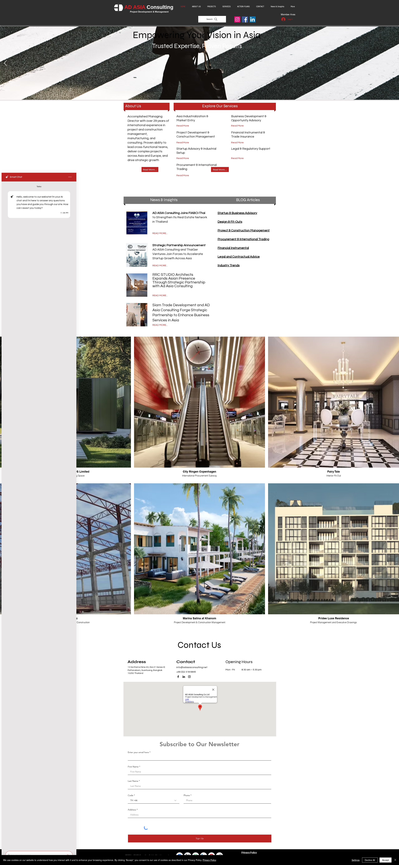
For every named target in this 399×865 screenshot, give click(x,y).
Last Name (133, 781)
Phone (187, 795)
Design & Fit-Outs (230, 221)
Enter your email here (138, 752)
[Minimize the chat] (69, 177)
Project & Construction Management (244, 230)
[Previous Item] (5, 63)
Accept (385, 860)
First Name (133, 767)
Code (130, 795)
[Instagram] (237, 19)
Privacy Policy (209, 860)
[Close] (395, 860)
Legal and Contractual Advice (239, 256)
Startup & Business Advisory (237, 213)
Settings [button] (356, 860)
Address (132, 810)
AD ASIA (135, 7)
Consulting (160, 7)
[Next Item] (393, 63)
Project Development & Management (149, 11)
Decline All (370, 860)
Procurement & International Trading (243, 239)
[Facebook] (245, 19)
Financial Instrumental (233, 247)
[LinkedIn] (253, 19)
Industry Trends (229, 265)
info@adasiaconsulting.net (191, 667)
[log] (39, 515)
